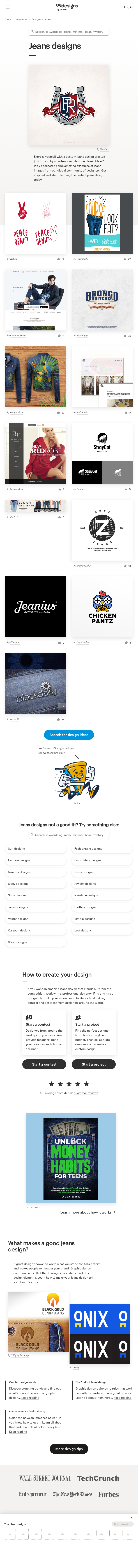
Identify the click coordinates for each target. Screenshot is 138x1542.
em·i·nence (34, 1207)
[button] (132, 1517)
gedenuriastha (84, 565)
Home (9, 18)
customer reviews (86, 1093)
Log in (128, 7)
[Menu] (7, 7)
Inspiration (22, 18)
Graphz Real (16, 412)
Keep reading (30, 1397)
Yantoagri (81, 488)
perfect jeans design (90, 175)
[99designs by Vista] (67, 7)
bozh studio (82, 412)
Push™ (14, 516)
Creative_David (18, 335)
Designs (36, 18)
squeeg (76, 1367)
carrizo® (14, 719)
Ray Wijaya (82, 335)
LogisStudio (83, 642)
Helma (13, 258)
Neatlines (104, 149)
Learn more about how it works (85, 1212)
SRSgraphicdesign (20, 1355)
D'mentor (15, 642)
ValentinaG (82, 258)
